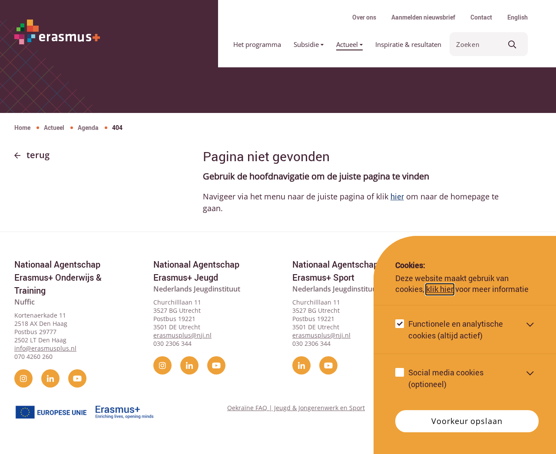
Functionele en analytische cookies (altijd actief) (455, 329)
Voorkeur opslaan (466, 421)
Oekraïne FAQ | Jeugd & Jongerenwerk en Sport (296, 408)
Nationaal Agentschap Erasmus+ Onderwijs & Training (58, 277)
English (517, 17)
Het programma (257, 44)
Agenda (88, 127)
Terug (38, 155)
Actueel (348, 44)
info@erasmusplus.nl (45, 348)
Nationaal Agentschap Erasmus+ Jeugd (196, 270)
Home (22, 127)
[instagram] (23, 378)
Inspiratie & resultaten (408, 44)
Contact (481, 17)
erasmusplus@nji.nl (182, 335)
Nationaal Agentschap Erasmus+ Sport (335, 270)
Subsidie (307, 44)
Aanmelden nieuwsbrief (423, 17)
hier (397, 196)
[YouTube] (77, 378)
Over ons (364, 17)
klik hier (439, 289)
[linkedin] (50, 378)
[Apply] (512, 44)
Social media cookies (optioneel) (445, 378)
